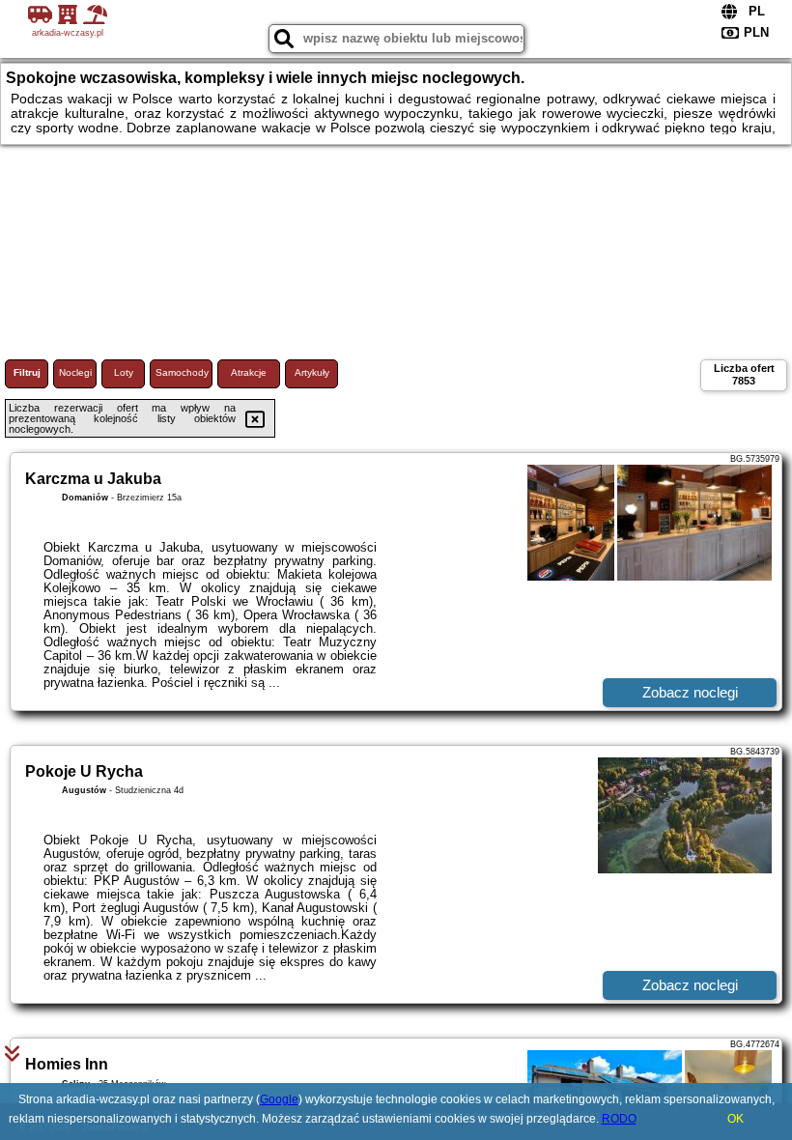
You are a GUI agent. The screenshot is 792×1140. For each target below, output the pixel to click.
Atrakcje (249, 372)
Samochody (182, 372)
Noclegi (75, 372)
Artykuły (312, 372)
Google (279, 1099)
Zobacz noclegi (690, 692)
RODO (619, 1119)
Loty (123, 372)
